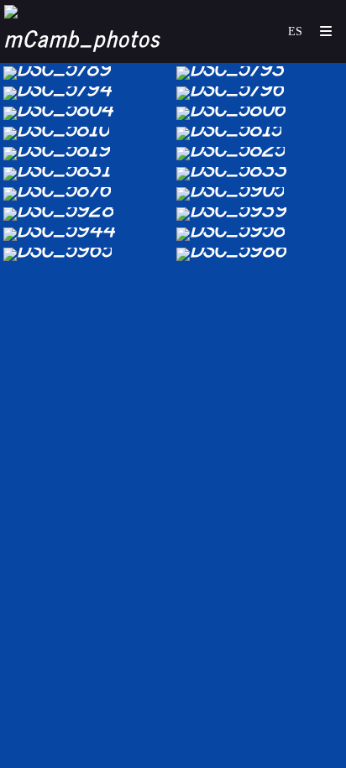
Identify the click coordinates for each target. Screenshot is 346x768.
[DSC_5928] (86, 214)
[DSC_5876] (86, 194)
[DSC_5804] (86, 113)
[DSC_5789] (86, 73)
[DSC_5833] (259, 173)
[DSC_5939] (259, 214)
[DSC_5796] (259, 93)
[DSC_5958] (259, 234)
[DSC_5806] (259, 113)
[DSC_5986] (259, 254)
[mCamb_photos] (88, 31)
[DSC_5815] (259, 133)
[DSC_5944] (86, 234)
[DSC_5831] (86, 173)
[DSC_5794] (86, 93)
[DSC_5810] (86, 133)
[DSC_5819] (86, 153)
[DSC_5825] (259, 153)
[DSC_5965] (86, 254)
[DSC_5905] (259, 194)
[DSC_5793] (259, 73)
